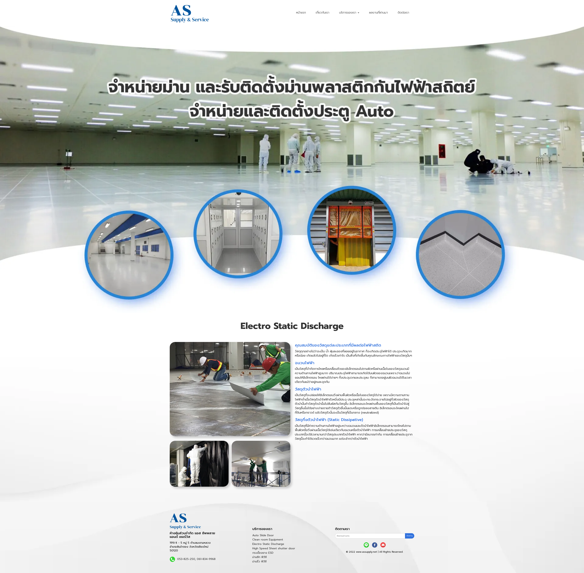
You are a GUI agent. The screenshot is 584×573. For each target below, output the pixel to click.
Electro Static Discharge (268, 544)
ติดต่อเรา (403, 12)
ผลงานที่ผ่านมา (378, 12)
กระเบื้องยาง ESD (262, 553)
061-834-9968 (206, 559)
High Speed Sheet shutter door (273, 548)
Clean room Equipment (267, 539)
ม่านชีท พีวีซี (259, 557)
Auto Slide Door (263, 535)
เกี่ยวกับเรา (322, 12)
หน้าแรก (301, 12)
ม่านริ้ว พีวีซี (259, 561)
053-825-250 (186, 559)
